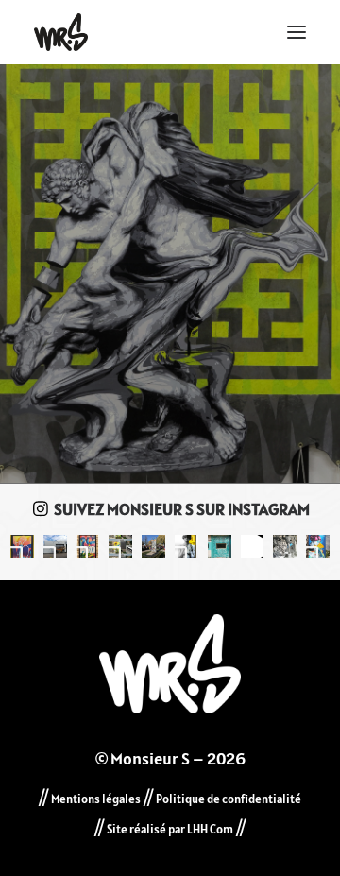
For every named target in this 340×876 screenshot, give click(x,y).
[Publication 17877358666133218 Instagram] (219, 546)
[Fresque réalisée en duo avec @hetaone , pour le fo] (120, 546)
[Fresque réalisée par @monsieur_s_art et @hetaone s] (153, 546)
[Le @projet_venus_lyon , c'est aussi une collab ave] (186, 546)
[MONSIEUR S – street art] (61, 32)
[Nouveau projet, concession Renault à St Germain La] (55, 546)
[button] (296, 32)
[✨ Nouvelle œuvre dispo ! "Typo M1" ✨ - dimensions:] (22, 546)
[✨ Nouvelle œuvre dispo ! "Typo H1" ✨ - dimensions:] (88, 546)
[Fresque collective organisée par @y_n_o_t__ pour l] (252, 546)
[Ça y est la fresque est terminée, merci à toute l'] (318, 546)
